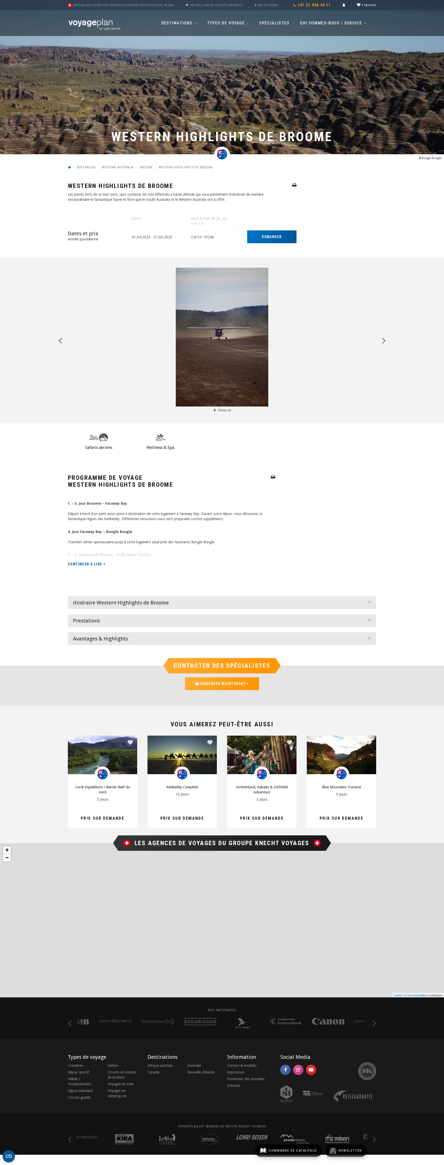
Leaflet (398, 995)
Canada (153, 1072)
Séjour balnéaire (80, 1091)
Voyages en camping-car (117, 1093)
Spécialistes (274, 23)
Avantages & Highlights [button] (100, 639)
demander (272, 237)
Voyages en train (121, 1084)
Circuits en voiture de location (122, 1074)
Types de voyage (226, 23)
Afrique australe (159, 1065)
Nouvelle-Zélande (201, 1072)
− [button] (7, 857)
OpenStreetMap (417, 995)
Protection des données (245, 1079)
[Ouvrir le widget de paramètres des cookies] (9, 1156)
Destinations (177, 23)
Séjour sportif (78, 1072)
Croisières (75, 1065)
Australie (194, 1065)
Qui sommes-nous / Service (331, 23)
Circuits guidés (79, 1097)
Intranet (233, 1085)
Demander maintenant (223, 684)
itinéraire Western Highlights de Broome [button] (121, 603)
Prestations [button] (86, 621)
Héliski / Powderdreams (79, 1081)
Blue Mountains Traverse (341, 787)
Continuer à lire (85, 564)
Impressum (235, 1072)
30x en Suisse (267, 5)
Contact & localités (241, 1065)
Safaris (113, 1065)
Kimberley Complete (182, 787)
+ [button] (7, 850)
